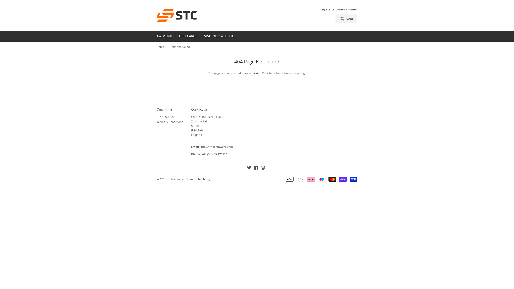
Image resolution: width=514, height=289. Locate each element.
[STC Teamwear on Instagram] (263, 168)
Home (160, 47)
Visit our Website (219, 36)
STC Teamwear (174, 179)
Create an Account (346, 9)
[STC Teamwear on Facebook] (256, 168)
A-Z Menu (164, 36)
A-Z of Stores (165, 117)
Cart (349, 18)
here (272, 73)
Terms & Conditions (170, 122)
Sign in (326, 9)
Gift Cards (188, 36)
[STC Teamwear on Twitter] (249, 168)
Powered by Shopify (199, 179)
